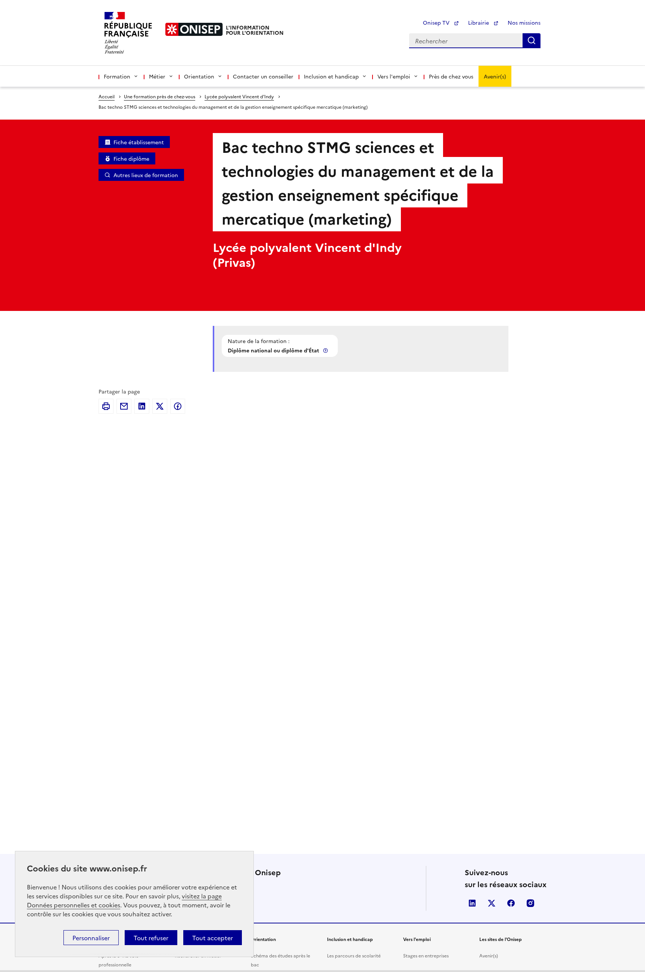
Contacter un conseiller (263, 76)
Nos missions (524, 22)
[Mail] (123, 406)
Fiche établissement (138, 142)
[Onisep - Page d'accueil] (194, 29)
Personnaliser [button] (91, 938)
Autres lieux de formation (145, 175)
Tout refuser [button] (151, 938)
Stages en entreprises (426, 955)
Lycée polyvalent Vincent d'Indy (239, 96)
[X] (159, 406)
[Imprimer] (106, 406)
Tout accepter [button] (212, 938)
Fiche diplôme (131, 158)
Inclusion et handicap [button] (331, 76)
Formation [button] (117, 76)
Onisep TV (437, 22)
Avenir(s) (495, 76)
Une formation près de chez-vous (159, 96)
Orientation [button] (199, 76)
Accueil (107, 96)
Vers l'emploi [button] (393, 76)
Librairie (479, 22)
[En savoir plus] (326, 350)
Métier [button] (157, 76)
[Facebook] (177, 406)
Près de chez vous (451, 76)
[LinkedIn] (141, 406)
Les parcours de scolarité (354, 955)
